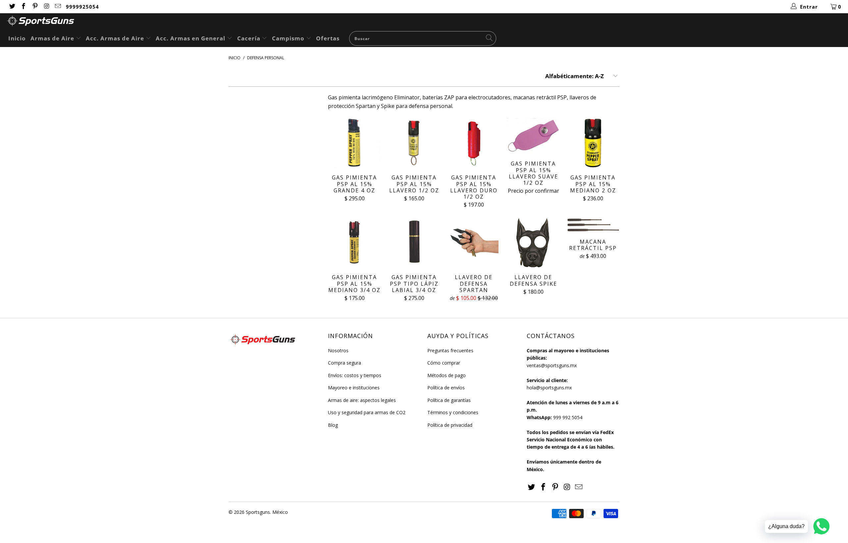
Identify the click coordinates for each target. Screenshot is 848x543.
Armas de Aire (53, 38)
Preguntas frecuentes (450, 350)
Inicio (17, 38)
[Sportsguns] (427, 21)
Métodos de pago (446, 375)
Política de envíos (446, 387)
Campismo (289, 38)
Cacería (249, 38)
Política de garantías (449, 400)
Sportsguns (258, 512)
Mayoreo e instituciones (354, 387)
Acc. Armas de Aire (116, 38)
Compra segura (344, 363)
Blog (333, 425)
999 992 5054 (567, 417)
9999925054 (82, 6)
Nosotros (338, 350)
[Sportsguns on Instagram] (46, 6)
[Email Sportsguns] (57, 6)
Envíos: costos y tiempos (354, 375)
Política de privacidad (449, 425)
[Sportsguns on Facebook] (23, 6)
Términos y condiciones (452, 412)
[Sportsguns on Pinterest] (34, 6)
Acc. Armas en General (191, 38)
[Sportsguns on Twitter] (11, 6)
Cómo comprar (443, 363)
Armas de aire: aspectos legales (362, 400)
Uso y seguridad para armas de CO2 (366, 412)
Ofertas (328, 38)
